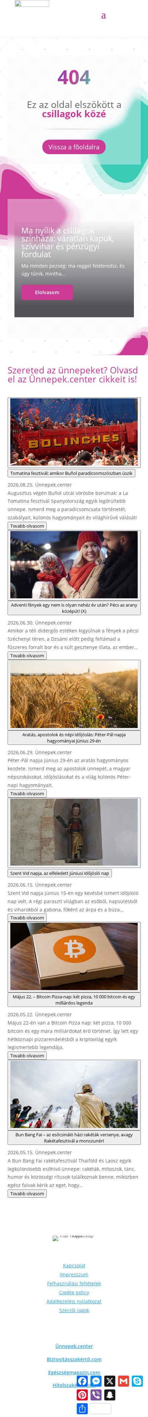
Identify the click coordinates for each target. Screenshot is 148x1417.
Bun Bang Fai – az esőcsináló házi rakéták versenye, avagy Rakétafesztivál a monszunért (74, 1137)
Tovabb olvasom (27, 526)
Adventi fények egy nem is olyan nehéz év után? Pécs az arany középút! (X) (74, 608)
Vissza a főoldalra (74, 147)
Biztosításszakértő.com (74, 1359)
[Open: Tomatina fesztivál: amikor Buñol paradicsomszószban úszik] (74, 432)
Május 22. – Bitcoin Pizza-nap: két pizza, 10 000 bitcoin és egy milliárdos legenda (74, 1000)
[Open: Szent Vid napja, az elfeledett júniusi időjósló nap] (74, 833)
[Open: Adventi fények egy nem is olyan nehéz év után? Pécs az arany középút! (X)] (74, 565)
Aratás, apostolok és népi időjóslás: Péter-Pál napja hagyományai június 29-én (74, 737)
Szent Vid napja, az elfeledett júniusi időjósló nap (59, 873)
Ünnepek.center (74, 1346)
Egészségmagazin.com (74, 1372)
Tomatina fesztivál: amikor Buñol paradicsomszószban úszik (71, 473)
